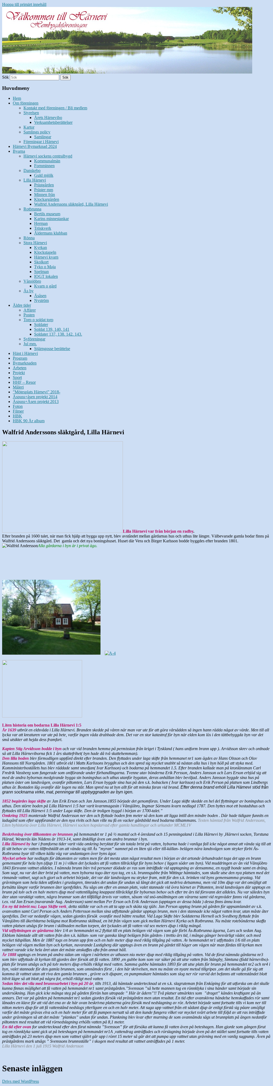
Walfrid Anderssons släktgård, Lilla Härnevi (71, 204)
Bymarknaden (25, 363)
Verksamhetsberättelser (53, 122)
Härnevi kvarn (46, 257)
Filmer (18, 411)
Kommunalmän (47, 161)
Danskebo (32, 170)
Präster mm (43, 189)
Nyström (41, 300)
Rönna (29, 238)
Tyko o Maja (45, 266)
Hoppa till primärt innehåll (24, 4)
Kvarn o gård (45, 286)
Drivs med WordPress (20, 1081)
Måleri (18, 387)
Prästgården (44, 185)
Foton (18, 406)
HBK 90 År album (29, 421)
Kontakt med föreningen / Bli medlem (55, 108)
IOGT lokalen (46, 276)
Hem (17, 98)
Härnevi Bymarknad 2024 (35, 146)
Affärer (29, 310)
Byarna (19, 151)
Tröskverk (42, 228)
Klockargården (46, 199)
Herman (41, 223)
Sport (17, 377)
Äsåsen (40, 295)
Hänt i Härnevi (25, 353)
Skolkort (41, 262)
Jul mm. (30, 343)
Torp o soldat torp (38, 319)
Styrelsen (31, 112)
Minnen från (44, 194)
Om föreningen (25, 103)
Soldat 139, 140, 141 (51, 329)
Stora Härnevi (35, 242)
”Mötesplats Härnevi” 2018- (36, 392)
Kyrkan (40, 247)
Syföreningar (34, 339)
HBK (17, 416)
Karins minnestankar (51, 218)
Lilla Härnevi (34, 180)
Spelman (41, 271)
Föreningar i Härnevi (41, 141)
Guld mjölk (43, 175)
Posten (29, 315)
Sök (5, 77)
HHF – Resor (24, 382)
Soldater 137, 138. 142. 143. (58, 334)
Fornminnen (44, 165)
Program (20, 358)
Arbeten (19, 368)
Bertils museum (47, 214)
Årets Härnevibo (48, 117)
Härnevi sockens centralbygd (47, 156)
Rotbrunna (32, 209)
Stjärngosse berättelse (52, 348)
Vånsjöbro (32, 281)
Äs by (28, 291)
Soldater (41, 324)
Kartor (28, 127)
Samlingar (42, 137)
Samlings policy (36, 132)
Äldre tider (22, 305)
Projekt (19, 372)
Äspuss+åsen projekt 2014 (35, 396)
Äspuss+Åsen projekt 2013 (36, 401)
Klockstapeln (45, 252)
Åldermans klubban (50, 233)
